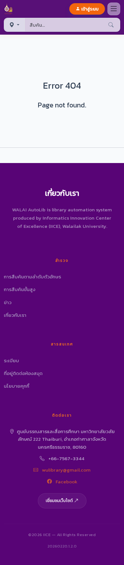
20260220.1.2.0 (62, 546)
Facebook (65, 481)
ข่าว (7, 302)
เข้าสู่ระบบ (90, 9)
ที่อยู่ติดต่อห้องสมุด (23, 373)
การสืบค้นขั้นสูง (19, 289)
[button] (10, 9)
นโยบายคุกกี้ (16, 386)
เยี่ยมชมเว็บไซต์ (59, 500)
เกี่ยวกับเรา (15, 315)
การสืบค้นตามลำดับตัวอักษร (32, 276)
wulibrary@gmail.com (66, 469)
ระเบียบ (11, 360)
